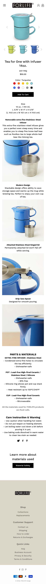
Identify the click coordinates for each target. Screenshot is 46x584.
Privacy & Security (23, 556)
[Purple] (19, 88)
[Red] (14, 83)
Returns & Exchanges (23, 537)
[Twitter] (18, 440)
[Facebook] (22, 440)
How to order (23, 534)
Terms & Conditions (23, 559)
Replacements (23, 515)
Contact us (23, 527)
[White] (23, 88)
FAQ (23, 549)
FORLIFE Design (26, 581)
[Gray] (27, 88)
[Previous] (7, 27)
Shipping (23, 530)
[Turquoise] (31, 83)
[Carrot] (19, 83)
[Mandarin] (23, 83)
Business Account (23, 552)
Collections (23, 512)
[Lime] (27, 83)
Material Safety (23, 465)
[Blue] (14, 88)
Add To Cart (23, 94)
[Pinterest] (27, 440)
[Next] (39, 27)
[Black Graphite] (31, 88)
